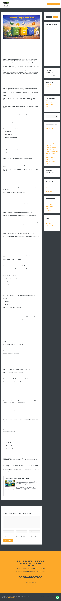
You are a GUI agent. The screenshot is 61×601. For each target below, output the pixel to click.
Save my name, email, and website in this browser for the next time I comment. (21, 536)
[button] (53, 4)
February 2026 (49, 91)
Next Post (39, 503)
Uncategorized (49, 108)
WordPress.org (49, 227)
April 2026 (48, 86)
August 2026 (48, 84)
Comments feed (49, 225)
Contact (43, 4)
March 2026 (48, 88)
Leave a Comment (7, 51)
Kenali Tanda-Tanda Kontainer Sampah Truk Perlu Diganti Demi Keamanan (52, 44)
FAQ (38, 4)
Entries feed (48, 223)
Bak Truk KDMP (49, 102)
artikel (13, 51)
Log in (47, 221)
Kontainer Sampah (49, 104)
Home (23, 4)
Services (34, 4)
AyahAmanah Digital (11, 597)
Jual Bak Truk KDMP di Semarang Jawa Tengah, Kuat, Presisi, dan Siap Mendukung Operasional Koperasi (51, 30)
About (28, 4)
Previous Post (4, 503)
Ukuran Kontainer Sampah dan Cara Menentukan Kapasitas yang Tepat (51, 38)
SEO (47, 106)
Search (47, 14)
